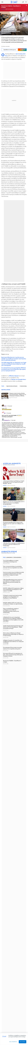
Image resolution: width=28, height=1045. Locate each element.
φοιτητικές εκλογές (12, 386)
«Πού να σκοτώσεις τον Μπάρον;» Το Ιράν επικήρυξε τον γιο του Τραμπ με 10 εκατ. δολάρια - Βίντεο (13, 482)
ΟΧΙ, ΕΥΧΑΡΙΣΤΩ (13, 1041)
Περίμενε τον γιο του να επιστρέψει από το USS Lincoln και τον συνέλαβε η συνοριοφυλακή (13, 503)
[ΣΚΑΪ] (14, 2)
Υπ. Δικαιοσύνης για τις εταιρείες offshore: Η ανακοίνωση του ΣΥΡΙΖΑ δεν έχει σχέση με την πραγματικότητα (13, 369)
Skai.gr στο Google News (18, 379)
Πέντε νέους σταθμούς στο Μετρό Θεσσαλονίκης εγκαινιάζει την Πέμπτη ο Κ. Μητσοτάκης (13, 634)
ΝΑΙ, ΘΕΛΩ (22, 1041)
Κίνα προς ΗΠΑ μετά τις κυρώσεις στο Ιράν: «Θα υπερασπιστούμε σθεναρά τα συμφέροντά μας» (13, 655)
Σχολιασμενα (17, 557)
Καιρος (23, 2)
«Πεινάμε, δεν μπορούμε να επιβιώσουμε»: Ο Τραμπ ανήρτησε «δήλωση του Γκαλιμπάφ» (14, 544)
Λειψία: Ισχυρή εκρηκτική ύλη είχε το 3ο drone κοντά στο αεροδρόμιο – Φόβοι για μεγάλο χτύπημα (13, 627)
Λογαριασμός (26, 2)
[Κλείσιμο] (26, 5)
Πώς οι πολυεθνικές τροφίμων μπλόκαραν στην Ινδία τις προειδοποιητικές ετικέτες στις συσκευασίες (11, 610)
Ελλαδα (3, 9)
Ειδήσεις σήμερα (14, 375)
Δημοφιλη (9, 557)
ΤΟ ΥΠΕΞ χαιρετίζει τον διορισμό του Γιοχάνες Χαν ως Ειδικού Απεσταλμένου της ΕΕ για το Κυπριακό (13, 364)
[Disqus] (14, 421)
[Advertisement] (14, 452)
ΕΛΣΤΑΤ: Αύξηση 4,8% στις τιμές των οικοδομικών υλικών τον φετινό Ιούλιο (13, 603)
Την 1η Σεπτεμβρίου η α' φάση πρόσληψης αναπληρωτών (10, 561)
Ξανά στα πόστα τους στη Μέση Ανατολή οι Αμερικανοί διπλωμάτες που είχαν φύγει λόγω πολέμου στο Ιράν (13, 574)
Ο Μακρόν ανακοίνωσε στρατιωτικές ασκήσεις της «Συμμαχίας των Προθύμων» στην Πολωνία (12, 597)
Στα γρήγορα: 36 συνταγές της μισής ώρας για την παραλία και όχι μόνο (12, 648)
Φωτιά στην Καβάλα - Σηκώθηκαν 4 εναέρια (11, 6)
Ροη (4, 557)
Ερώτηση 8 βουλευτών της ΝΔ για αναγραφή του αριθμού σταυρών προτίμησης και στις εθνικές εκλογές (13, 359)
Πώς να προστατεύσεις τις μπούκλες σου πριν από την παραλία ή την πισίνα (13, 567)
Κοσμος (4, 485)
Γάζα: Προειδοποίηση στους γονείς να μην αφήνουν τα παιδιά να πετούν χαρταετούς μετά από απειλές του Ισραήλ (12, 581)
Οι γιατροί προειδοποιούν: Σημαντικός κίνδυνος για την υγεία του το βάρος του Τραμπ (13, 524)
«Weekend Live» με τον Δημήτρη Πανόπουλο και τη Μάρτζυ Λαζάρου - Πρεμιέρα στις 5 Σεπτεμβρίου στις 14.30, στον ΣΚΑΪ (13, 619)
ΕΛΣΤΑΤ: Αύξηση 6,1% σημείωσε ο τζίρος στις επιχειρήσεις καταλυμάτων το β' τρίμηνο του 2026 (13, 589)
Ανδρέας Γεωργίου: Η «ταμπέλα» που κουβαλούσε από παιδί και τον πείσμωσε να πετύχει (13, 641)
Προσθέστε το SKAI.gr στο (14, 49)
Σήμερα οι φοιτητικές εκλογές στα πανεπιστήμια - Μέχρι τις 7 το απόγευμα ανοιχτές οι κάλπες (17, 394)
